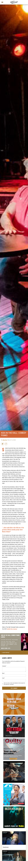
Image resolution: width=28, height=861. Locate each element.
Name (3, 673)
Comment (4, 666)
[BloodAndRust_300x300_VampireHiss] (14, 807)
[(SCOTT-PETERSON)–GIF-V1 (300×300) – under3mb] (14, 716)
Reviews (4, 833)
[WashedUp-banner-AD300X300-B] (14, 762)
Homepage (5, 832)
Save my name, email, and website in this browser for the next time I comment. (14, 683)
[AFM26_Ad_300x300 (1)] (14, 784)
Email (3, 678)
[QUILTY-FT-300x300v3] (14, 739)
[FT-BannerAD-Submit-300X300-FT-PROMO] (14, 694)
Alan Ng (5, 440)
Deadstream (6, 847)
